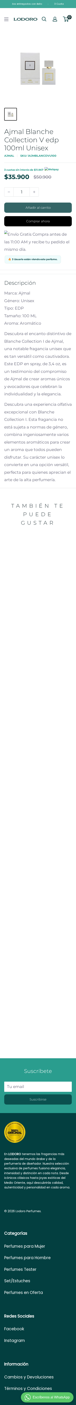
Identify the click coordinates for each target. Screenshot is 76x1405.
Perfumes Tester (20, 1269)
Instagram (14, 1340)
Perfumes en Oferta (23, 1292)
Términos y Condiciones (28, 1388)
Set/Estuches (17, 1281)
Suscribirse (38, 1099)
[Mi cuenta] (55, 19)
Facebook (14, 1329)
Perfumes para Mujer (24, 1246)
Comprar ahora (38, 221)
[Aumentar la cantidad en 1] (34, 191)
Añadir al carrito (38, 208)
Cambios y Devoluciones (29, 1377)
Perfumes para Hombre (27, 1258)
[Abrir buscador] (44, 19)
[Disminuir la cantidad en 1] (8, 191)
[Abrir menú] (6, 19)
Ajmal (9, 155)
